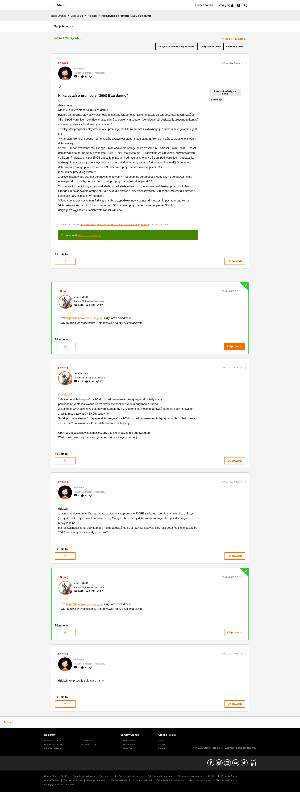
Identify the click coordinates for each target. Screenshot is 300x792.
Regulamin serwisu (96, 780)
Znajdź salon (87, 740)
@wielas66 (65, 394)
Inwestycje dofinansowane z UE (59, 784)
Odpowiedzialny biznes (84, 776)
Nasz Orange (58, 15)
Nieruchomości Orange (200, 780)
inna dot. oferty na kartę (225, 92)
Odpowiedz (235, 261)
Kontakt (161, 744)
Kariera (161, 748)
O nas (161, 740)
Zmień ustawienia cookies (130, 776)
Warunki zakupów (119, 780)
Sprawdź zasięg (89, 744)
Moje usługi (76, 15)
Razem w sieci (106, 776)
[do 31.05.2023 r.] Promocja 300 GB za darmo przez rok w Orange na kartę (115, 224)
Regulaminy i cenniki (54, 748)
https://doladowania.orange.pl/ (84, 318)
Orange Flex (50, 776)
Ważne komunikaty (73, 780)
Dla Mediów (126, 748)
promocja (216, 99)
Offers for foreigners (225, 780)
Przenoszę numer (52, 740)
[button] (245, 62)
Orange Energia (51, 780)
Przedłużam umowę (53, 744)
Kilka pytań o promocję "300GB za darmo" (93, 95)
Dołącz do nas (204, 5)
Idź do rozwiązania (235, 38)
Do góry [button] (10, 722)
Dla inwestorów (127, 744)
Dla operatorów (127, 740)
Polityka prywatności (142, 780)
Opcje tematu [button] (62, 26)
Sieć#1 (64, 776)
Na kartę (92, 15)
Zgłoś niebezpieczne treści (160, 776)
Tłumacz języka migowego (190, 776)
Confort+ (212, 776)
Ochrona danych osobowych (170, 780)
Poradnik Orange (229, 776)
